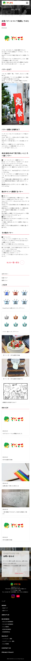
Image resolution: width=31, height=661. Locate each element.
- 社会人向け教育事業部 (7, 621)
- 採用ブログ (5, 610)
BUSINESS (5, 619)
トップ (3, 601)
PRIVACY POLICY (8, 652)
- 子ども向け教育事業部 (7, 624)
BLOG (9, 15)
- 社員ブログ (5, 608)
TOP (2, 15)
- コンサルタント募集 (7, 638)
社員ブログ (4, 278)
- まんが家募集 (5, 644)
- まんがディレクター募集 (8, 641)
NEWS (5, 15)
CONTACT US (6, 648)
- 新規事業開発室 (6, 632)
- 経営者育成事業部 (6, 629)
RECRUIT (5, 636)
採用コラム (4, 280)
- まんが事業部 (5, 627)
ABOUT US (5, 614)
